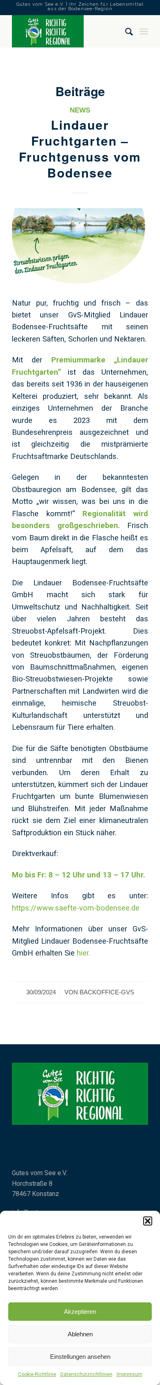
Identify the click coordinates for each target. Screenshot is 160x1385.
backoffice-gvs (107, 992)
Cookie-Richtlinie (37, 1374)
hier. (83, 953)
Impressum (129, 1374)
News (80, 110)
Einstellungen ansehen (80, 1356)
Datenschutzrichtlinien (86, 1374)
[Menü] (143, 31)
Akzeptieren (80, 1311)
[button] (148, 1221)
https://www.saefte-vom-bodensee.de (75, 908)
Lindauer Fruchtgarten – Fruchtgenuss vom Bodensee (80, 148)
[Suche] (125, 31)
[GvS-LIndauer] (80, 245)
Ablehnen (80, 1334)
